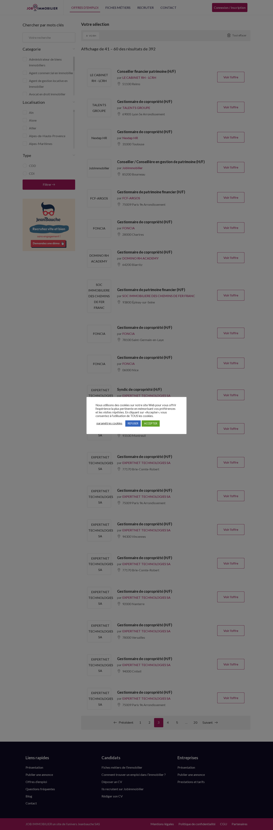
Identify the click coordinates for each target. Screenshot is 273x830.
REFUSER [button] (133, 423)
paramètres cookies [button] (109, 423)
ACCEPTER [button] (150, 423)
